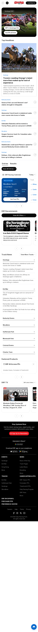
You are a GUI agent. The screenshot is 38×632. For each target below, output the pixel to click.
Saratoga (5, 75)
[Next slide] (21, 206)
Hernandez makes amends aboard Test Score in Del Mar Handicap (18, 305)
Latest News (24, 467)
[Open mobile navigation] (3, 3)
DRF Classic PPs (25, 480)
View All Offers (18, 215)
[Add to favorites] (31, 184)
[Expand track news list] (34, 318)
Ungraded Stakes (6, 191)
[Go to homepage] (19, 3)
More (3, 470)
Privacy (28, 509)
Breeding (23, 470)
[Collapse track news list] (34, 260)
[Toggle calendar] (7, 3)
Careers (9, 509)
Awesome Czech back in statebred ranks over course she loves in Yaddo (18, 264)
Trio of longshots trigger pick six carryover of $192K (18, 293)
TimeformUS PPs (25, 486)
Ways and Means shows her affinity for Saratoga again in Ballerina (16, 275)
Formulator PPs (24, 483)
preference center (9, 504)
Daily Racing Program (27, 489)
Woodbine (4, 131)
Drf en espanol (8, 498)
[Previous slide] (16, 206)
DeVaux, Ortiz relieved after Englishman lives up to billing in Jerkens (18, 281)
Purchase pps (7, 501)
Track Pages (24, 464)
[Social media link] (14, 513)
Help (16, 509)
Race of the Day (25, 460)
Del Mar (4, 120)
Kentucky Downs (6, 99)
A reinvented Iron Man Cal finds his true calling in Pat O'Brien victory (19, 310)
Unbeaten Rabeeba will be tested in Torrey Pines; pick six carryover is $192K (17, 299)
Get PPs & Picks (10, 33)
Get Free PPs (14, 199)
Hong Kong (5, 467)
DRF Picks (23, 492)
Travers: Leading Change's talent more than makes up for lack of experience (17, 80)
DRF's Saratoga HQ (12, 28)
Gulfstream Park (7, 483)
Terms (22, 509)
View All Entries (8, 169)
